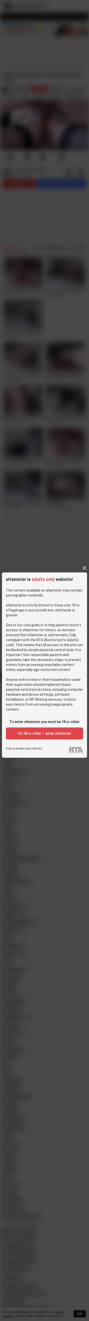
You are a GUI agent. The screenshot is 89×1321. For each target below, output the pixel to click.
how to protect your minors (24, 748)
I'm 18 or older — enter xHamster (44, 733)
